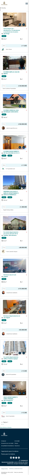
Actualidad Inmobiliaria (7, 445)
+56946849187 (24, 460)
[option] (14, 20)
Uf (3, 45)
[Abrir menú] (27, 3)
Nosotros (17, 445)
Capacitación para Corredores (9, 451)
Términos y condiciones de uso (15, 468)
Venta (4, 36)
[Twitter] (11, 457)
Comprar (3, 441)
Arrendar (17, 441)
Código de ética (4, 468)
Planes (16, 443)
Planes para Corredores (8, 454)
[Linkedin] (19, 457)
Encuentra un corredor (7, 443)
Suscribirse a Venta (5, 427)
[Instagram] (14, 457)
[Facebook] (16, 457)
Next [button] (24, 24)
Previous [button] (20, 24)
